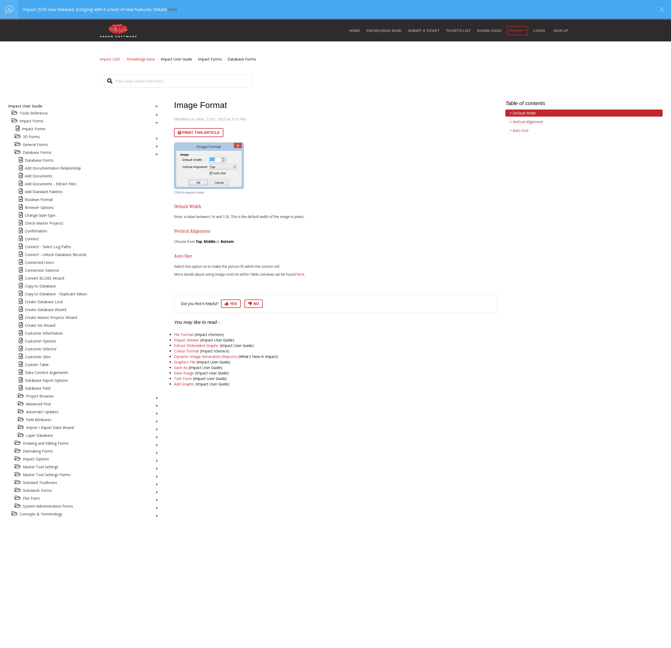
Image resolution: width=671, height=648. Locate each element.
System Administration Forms (48, 506)
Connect (32, 238)
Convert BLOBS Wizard (44, 278)
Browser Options (39, 207)
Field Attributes (38, 419)
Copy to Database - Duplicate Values (56, 293)
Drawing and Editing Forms (46, 443)
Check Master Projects (44, 223)
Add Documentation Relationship (53, 168)
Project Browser (40, 396)
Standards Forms (37, 490)
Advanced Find (38, 403)
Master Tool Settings (40, 466)
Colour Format (186, 350)
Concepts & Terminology (41, 513)
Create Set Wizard (40, 325)
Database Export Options (46, 380)
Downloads (489, 31)
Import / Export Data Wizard (50, 427)
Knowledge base (384, 31)
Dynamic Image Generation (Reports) (205, 356)
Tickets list (458, 31)
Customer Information (44, 333)
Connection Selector (42, 270)
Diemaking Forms (38, 451)
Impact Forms (34, 128)
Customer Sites (38, 356)
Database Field (37, 388)
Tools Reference (34, 113)
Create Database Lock (44, 301)
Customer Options (40, 341)
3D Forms (31, 136)
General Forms (35, 144)
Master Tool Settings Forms (47, 474)
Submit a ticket (424, 31)
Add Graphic (184, 384)
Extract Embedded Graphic (196, 345)
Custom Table (37, 364)
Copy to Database (40, 286)
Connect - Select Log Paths (48, 246)
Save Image (184, 373)
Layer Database (39, 435)
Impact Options (36, 458)
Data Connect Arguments (46, 372)
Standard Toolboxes (40, 482)
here (172, 9)
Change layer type (40, 215)
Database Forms (37, 152)
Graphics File (185, 362)
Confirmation (36, 230)
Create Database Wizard (45, 309)
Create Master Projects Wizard (51, 317)
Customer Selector (41, 348)
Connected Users (39, 262)
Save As (180, 367)
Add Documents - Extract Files (50, 183)
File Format (183, 334)
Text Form (183, 378)
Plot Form (31, 498)
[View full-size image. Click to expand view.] (209, 166)
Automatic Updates (42, 411)
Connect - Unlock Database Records (55, 254)
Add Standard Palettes (44, 191)
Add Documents (38, 175)
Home (354, 31)
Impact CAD (110, 59)
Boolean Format (39, 199)
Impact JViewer (186, 339)
